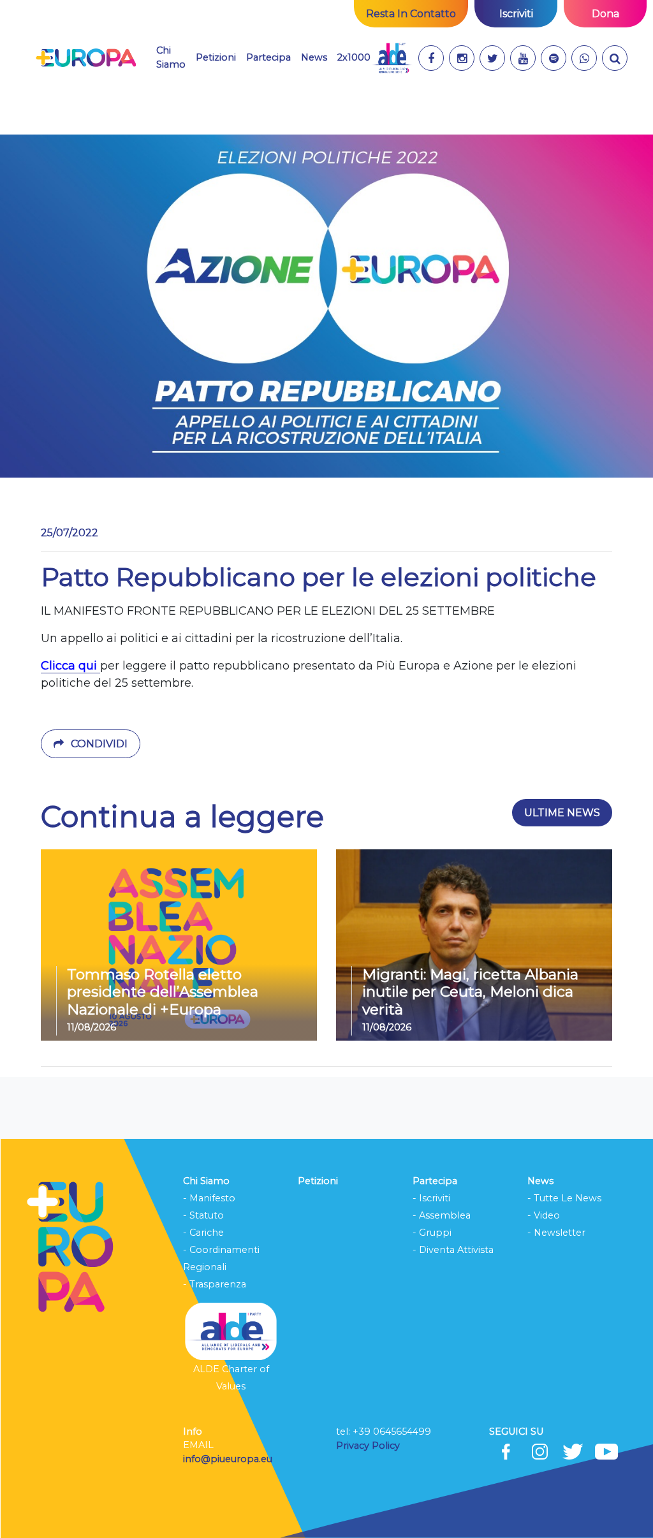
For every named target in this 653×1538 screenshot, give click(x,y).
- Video (543, 1215)
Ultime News (562, 813)
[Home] (86, 58)
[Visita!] (431, 58)
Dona (605, 14)
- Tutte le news (564, 1198)
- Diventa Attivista (453, 1250)
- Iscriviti (431, 1198)
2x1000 (354, 57)
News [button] (314, 57)
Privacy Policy (369, 1445)
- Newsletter (556, 1232)
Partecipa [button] (268, 57)
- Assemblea (442, 1215)
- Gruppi (432, 1232)
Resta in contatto (411, 14)
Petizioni (216, 57)
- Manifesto (209, 1198)
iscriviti (516, 14)
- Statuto (203, 1215)
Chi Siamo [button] (171, 57)
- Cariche (203, 1232)
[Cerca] (614, 58)
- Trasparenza (214, 1284)
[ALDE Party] (392, 58)
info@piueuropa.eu (227, 1459)
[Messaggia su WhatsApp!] (584, 58)
